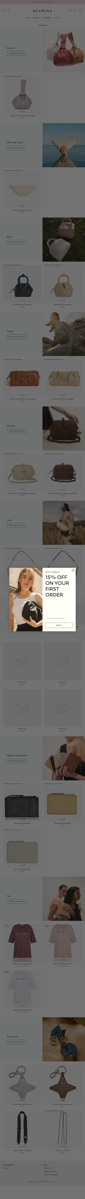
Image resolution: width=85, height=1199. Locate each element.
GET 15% (59, 625)
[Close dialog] (73, 570)
